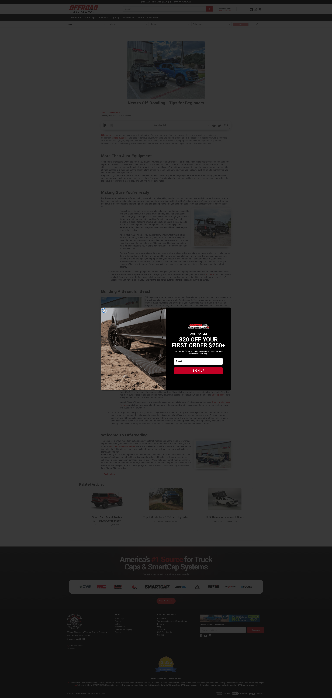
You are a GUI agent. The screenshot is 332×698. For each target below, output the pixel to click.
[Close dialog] (104, 311)
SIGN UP (198, 370)
